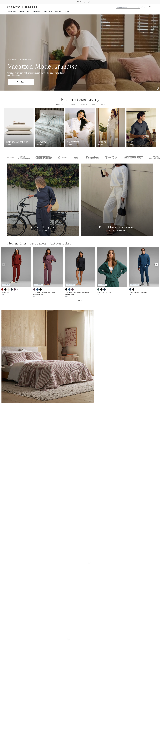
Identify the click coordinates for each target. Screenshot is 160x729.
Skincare (58, 11)
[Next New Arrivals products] (156, 264)
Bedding (21, 11)
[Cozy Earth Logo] (22, 7)
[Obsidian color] (104, 289)
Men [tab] (93, 104)
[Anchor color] (37, 289)
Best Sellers (12, 11)
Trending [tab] (59, 104)
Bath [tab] (103, 104)
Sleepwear (37, 11)
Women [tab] (84, 104)
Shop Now (21, 82)
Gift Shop (67, 11)
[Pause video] (158, 89)
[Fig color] (15, 289)
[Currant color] (2, 289)
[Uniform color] (98, 289)
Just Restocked (60, 243)
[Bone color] (8, 289)
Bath (28, 11)
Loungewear (48, 11)
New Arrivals (17, 243)
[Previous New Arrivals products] (4, 264)
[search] (138, 7)
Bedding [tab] (72, 104)
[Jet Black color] (5, 289)
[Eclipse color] (12, 289)
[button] (150, 7)
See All (80, 300)
